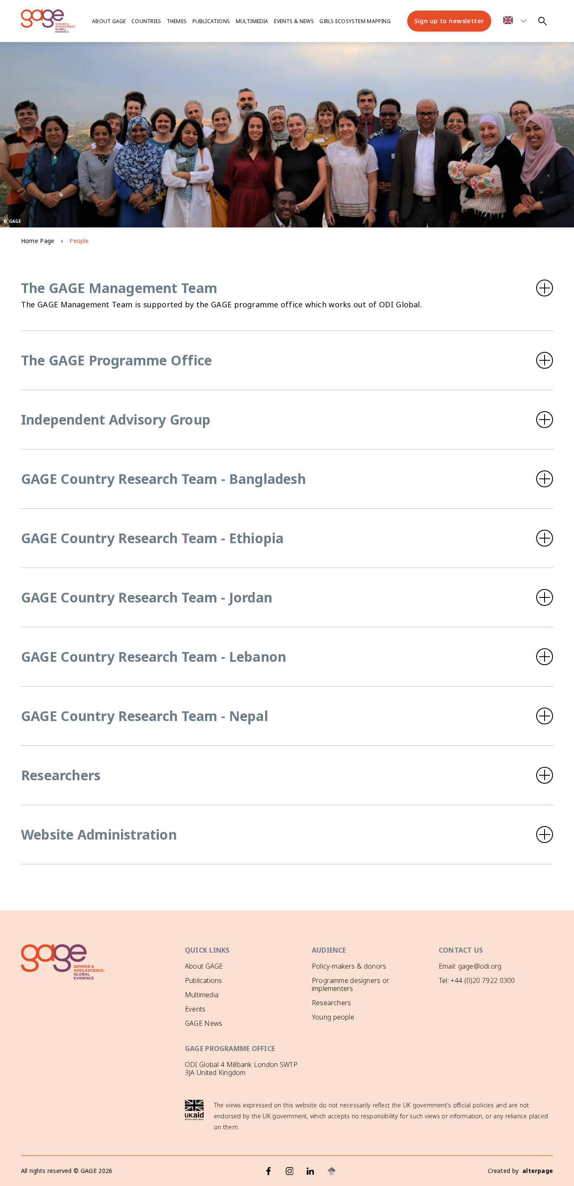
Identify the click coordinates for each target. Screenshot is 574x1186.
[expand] (287, 288)
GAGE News (203, 1023)
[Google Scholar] (331, 1171)
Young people (333, 1017)
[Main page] (48, 21)
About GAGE (204, 966)
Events (195, 1009)
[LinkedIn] (310, 1171)
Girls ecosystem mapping (354, 21)
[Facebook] (268, 1171)
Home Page (37, 241)
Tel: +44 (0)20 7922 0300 (477, 980)
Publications (211, 21)
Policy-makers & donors (349, 966)
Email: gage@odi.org (470, 966)
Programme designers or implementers (350, 984)
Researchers (331, 1002)
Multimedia (252, 21)
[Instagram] (289, 1171)
